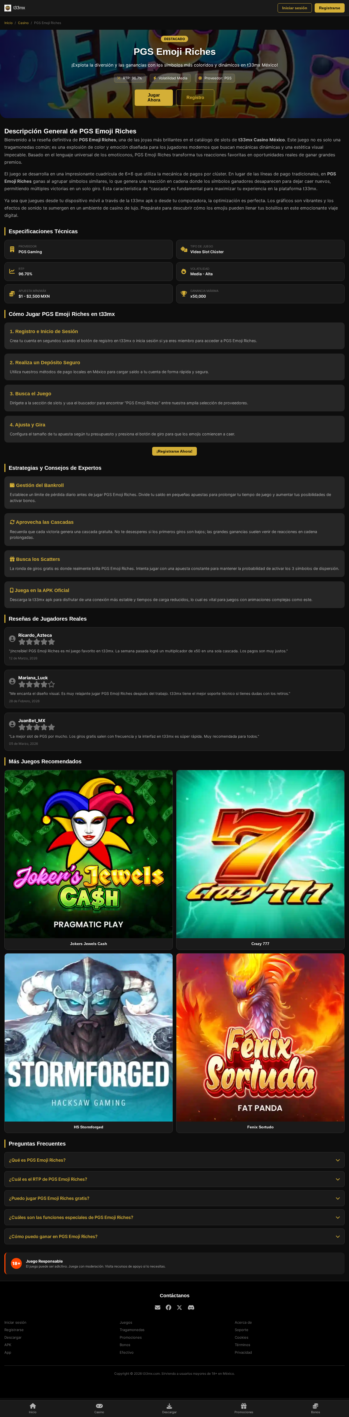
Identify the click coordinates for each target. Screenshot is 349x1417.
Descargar (13, 1337)
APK (7, 1345)
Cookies (241, 1337)
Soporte (241, 1330)
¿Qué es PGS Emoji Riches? (37, 1160)
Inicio (8, 23)
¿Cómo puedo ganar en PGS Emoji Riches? (53, 1236)
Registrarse (329, 8)
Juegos (126, 1322)
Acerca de (243, 1322)
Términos (242, 1345)
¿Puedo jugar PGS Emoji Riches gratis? (49, 1198)
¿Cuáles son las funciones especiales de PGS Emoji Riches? (71, 1217)
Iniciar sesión (294, 8)
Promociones (131, 1337)
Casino (23, 23)
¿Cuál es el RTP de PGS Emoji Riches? (48, 1179)
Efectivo (127, 1352)
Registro (195, 97)
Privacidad (243, 1352)
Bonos (125, 1345)
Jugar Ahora (154, 97)
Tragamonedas (132, 1330)
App (7, 1352)
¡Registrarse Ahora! (174, 451)
